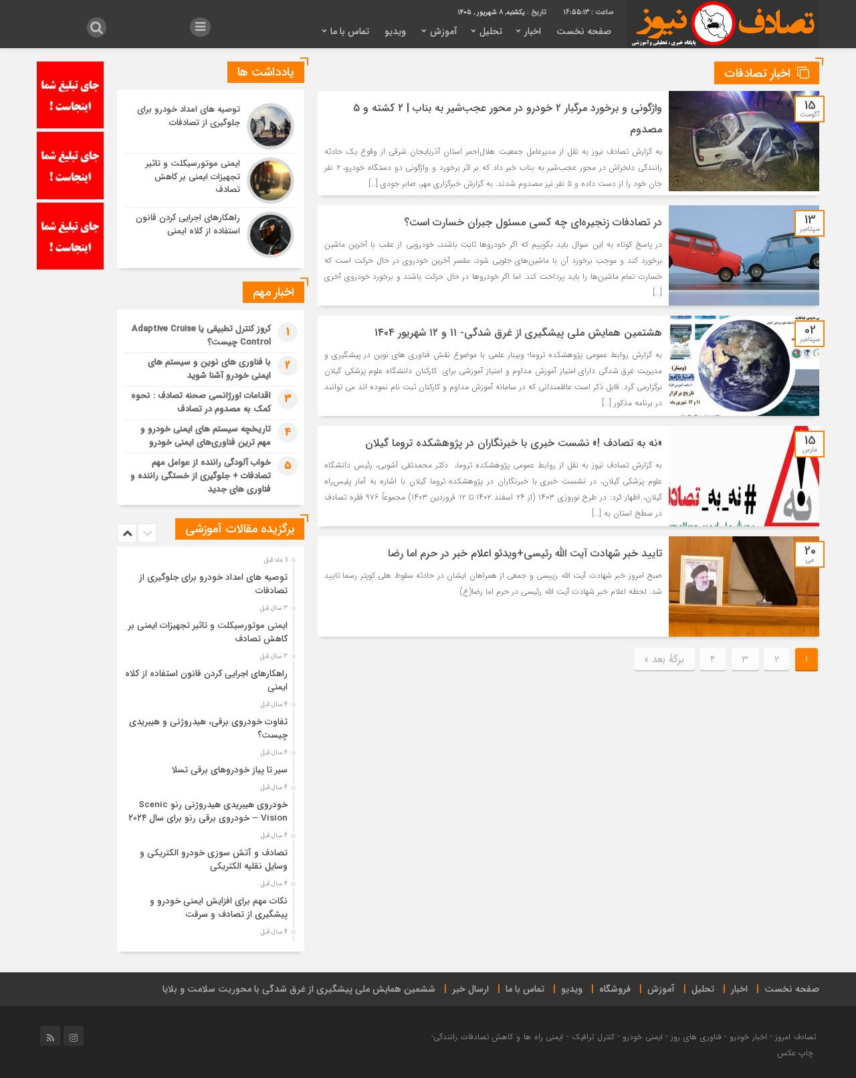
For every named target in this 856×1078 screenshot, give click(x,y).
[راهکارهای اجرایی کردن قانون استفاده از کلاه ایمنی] (211, 233)
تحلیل (490, 31)
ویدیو (395, 31)
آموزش (443, 31)
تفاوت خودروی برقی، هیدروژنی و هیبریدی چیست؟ (208, 728)
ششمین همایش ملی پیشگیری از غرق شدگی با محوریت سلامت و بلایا (299, 989)
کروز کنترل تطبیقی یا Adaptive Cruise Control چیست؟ (201, 335)
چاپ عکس (796, 1053)
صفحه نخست (583, 31)
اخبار (532, 31)
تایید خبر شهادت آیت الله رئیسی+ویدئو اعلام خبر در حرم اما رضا (525, 553)
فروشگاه (615, 989)
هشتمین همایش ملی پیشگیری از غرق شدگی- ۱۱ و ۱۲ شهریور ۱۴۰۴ (518, 332)
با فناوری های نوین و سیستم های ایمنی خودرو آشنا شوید (209, 369)
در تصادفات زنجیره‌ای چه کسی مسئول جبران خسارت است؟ (533, 222)
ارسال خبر (470, 989)
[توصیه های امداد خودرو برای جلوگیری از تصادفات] (211, 126)
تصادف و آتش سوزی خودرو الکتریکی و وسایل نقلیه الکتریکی (214, 859)
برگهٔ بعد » (664, 659)
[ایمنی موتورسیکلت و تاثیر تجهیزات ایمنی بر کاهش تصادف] (211, 180)
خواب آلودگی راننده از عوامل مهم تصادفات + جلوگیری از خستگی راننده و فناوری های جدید (200, 475)
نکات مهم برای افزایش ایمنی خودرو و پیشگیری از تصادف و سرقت (219, 908)
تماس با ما (349, 31)
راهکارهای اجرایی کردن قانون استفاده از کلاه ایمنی (206, 680)
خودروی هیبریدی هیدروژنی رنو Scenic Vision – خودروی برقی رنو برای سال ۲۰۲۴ (208, 811)
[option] (209, 580)
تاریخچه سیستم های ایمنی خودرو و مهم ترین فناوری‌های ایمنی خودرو (205, 435)
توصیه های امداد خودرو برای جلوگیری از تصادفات (213, 584)
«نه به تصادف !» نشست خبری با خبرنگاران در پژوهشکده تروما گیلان (513, 443)
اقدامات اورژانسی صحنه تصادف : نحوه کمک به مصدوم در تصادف (201, 402)
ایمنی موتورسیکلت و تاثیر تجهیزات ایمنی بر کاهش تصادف (208, 632)
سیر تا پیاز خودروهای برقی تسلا (230, 770)
